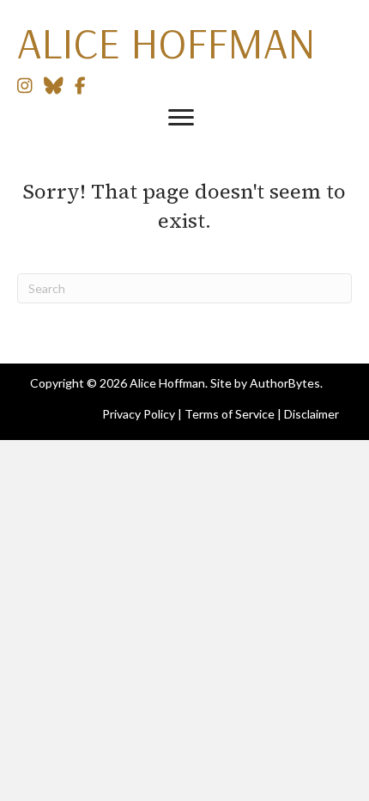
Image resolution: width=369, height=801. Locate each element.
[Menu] (181, 117)
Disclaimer (311, 414)
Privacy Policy (138, 414)
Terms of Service (229, 414)
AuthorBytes (285, 383)
